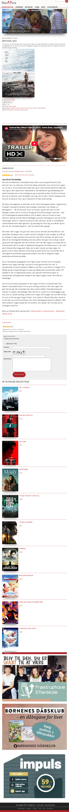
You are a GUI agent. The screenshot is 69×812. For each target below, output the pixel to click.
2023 (20, 419)
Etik (13, 110)
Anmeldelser (7, 7)
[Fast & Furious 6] (10, 387)
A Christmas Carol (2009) (27, 628)
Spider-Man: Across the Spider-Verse (31, 602)
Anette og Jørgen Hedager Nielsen (14, 171)
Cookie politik (40, 805)
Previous (4, 20)
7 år (8, 104)
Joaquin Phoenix (15, 108)
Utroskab (17, 110)
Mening (9, 110)
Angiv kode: (7, 351)
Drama (4, 99)
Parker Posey (32, 108)
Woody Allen (12, 106)
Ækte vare (22, 442)
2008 (20, 499)
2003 (20, 579)
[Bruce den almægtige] (10, 575)
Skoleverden (24, 110)
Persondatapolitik (50, 805)
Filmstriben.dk (11, 99)
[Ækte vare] (10, 442)
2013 (20, 391)
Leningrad (22, 549)
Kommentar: (8, 359)
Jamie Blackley (41, 108)
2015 (12, 101)
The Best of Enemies (25, 522)
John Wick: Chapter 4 (26, 415)
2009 (20, 552)
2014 (20, 445)
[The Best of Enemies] (10, 522)
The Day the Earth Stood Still (29, 496)
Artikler (29, 7)
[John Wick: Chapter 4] (10, 415)
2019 (20, 526)
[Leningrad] (10, 549)
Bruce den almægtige (26, 575)
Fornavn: (6, 347)
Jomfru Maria (23, 469)
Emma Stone (24, 108)
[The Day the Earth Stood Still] (10, 496)
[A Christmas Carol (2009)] (10, 628)
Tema (37, 7)
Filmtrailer (52, 7)
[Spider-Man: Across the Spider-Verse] (10, 602)
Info (43, 7)
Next (64, 20)
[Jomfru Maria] (10, 469)
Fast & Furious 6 (24, 387)
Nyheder (19, 7)
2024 (20, 473)
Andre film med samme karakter (24, 175)
